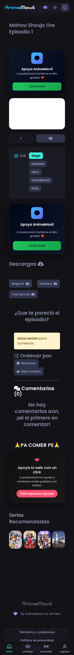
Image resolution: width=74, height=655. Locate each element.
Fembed (38, 164)
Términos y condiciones (37, 632)
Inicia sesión (27, 338)
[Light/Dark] (55, 7)
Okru (35, 172)
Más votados (31, 371)
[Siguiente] (21, 138)
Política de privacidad (37, 640)
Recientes (28, 363)
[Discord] (45, 7)
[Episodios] (50, 138)
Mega (36, 156)
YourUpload (41, 180)
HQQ (35, 188)
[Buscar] (65, 7)
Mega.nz (18, 284)
